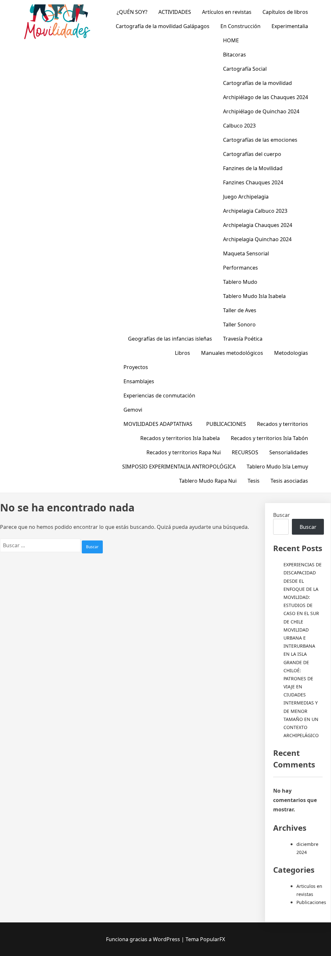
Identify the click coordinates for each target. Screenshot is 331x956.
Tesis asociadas (289, 480)
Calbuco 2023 (239, 125)
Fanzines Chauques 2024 (253, 182)
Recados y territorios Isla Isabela (180, 438)
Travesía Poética (242, 338)
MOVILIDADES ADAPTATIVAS (157, 423)
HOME (231, 40)
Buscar (281, 515)
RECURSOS (245, 452)
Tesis (254, 480)
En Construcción (240, 26)
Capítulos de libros (285, 11)
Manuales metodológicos (232, 352)
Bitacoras (234, 54)
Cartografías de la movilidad (257, 83)
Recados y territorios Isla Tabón (269, 438)
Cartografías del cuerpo (252, 154)
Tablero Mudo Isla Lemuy (277, 466)
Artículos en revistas (226, 11)
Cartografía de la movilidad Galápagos (162, 26)
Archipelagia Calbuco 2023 (255, 210)
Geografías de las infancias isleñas (170, 338)
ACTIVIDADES (174, 11)
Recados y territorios (282, 423)
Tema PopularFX (205, 939)
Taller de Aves (239, 310)
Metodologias (291, 352)
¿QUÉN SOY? (132, 11)
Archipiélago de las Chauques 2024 (265, 97)
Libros (182, 352)
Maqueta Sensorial (246, 253)
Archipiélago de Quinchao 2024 (261, 111)
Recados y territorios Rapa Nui (183, 452)
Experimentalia (290, 26)
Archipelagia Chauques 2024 (257, 225)
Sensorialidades (288, 452)
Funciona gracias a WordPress (143, 939)
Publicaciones (311, 902)
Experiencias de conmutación (159, 395)
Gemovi (132, 409)
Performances (240, 267)
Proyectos (135, 367)
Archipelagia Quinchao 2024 (257, 239)
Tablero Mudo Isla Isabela (254, 296)
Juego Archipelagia (246, 196)
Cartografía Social (245, 68)
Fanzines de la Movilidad (253, 168)
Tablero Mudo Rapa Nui (208, 480)
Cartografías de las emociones (260, 139)
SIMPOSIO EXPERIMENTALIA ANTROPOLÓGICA (179, 466)
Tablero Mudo (240, 281)
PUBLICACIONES (226, 423)
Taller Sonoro (239, 324)
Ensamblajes (138, 381)
